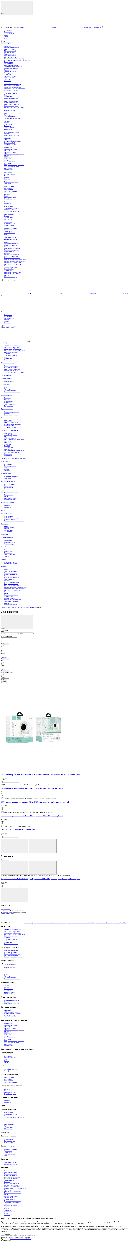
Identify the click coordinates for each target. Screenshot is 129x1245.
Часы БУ (6, 234)
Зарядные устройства (10, 93)
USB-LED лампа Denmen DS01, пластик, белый (19, 829)
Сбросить (3, 681)
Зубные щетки (8, 124)
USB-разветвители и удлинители (14, 165)
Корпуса (6, 1213)
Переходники (8, 168)
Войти (60, 293)
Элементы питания (10, 144)
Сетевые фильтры (9, 270)
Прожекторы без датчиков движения (15, 259)
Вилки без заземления (10, 245)
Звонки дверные (9, 251)
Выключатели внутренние (12, 248)
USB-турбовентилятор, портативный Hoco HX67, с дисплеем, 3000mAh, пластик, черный (35, 802)
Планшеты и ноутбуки (11, 68)
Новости (6, 35)
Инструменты (8, 194)
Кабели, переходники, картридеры (14, 58)
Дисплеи (6, 1208)
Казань (3, 13)
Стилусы (7, 179)
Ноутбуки (7, 202)
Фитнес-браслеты (9, 233)
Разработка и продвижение (111, 923)
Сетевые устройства (10, 71)
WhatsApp (21, 27)
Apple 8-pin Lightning (10, 149)
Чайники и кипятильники (12, 118)
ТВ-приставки (8, 217)
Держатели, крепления (11, 90)
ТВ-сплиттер (8, 219)
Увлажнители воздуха (10, 239)
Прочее (6, 70)
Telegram (54, 27)
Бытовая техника (9, 52)
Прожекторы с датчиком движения (14, 261)
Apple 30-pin (8, 147)
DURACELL (8, 138)
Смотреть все (5, 860)
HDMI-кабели (8, 157)
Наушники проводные (11, 106)
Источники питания (10, 57)
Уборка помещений (10, 51)
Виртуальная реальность (11, 132)
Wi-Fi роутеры (8, 206)
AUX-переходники (10, 152)
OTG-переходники (9, 161)
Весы (5, 113)
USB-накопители (9, 186)
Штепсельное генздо (10, 277)
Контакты (7, 38)
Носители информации (11, 65)
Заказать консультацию (7, 327)
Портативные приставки (11, 135)
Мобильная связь (9, 63)
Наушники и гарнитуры (11, 47)
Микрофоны (8, 96)
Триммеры (7, 121)
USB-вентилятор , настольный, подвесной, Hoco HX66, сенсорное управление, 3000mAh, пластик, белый (40, 775)
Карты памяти (8, 189)
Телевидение (8, 73)
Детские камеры (9, 225)
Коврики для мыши (10, 174)
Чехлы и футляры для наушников (14, 107)
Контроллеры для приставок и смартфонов (17, 60)
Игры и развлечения (10, 55)
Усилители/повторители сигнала (14, 211)
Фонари (6, 275)
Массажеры (7, 126)
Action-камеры (8, 222)
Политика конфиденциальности (33, 923)
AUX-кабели (8, 150)
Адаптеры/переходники (11, 243)
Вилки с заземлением (10, 247)
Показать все (4, 643)
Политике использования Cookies (20, 1239)
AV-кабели (7, 155)
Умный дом (7, 74)
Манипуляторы (8, 62)
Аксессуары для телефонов (12, 85)
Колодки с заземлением (11, 256)
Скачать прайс (97, 27)
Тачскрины (7, 1210)
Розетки (6, 242)
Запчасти (7, 92)
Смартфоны (7, 183)
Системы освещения (10, 116)
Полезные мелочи (9, 209)
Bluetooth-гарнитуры (10, 102)
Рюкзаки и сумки (9, 49)
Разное (6, 196)
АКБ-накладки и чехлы (11, 140)
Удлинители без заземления (12, 272)
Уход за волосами (9, 127)
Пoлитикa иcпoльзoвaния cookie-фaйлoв (83, 923)
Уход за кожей (8, 129)
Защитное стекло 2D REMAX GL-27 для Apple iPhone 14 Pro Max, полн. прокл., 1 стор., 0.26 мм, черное (40, 879)
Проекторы (7, 115)
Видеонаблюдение (9, 223)
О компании (8, 30)
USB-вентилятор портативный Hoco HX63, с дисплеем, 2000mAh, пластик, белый (32, 788)
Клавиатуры (8, 172)
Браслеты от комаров (10, 228)
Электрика (7, 81)
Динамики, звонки (9, 1211)
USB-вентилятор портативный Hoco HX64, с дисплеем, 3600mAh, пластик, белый (32, 816)
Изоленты (7, 253)
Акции (29, 293)
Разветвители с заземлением (12, 262)
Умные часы (8, 231)
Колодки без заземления (11, 254)
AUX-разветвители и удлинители (14, 154)
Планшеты (7, 203)
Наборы (6, 177)
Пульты (6, 216)
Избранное (92, 293)
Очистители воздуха (10, 237)
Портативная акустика (11, 98)
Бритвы (6, 122)
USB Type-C (8, 163)
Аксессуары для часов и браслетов (14, 88)
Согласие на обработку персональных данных (57, 923)
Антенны (7, 1215)
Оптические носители (10, 191)
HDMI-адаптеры (9, 214)
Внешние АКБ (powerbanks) (12, 141)
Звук (5, 95)
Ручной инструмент (10, 199)
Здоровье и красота (10, 54)
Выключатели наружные (11, 250)
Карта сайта (99, 923)
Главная (3, 607)
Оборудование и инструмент (13, 66)
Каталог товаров (5, 43)
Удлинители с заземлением (12, 273)
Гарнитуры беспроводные (12, 104)
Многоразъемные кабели (11, 166)
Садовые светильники (11, 267)
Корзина (125, 293)
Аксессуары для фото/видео (12, 87)
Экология (7, 79)
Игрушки (7, 133)
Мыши (6, 176)
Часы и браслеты (9, 77)
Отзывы (6, 36)
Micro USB (7, 158)
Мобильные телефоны (11, 182)
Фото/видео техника (10, 76)
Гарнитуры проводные (11, 101)
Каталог (8, 607)
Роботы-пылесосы (9, 110)
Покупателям (8, 32)
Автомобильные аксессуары (12, 84)
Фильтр (3, 628)
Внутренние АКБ (9, 143)
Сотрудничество (9, 33)
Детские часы (8, 229)
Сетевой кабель (9, 269)
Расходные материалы (10, 197)
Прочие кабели (8, 169)
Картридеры (8, 188)
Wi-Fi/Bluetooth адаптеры (11, 208)
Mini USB (7, 160)
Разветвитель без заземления (12, 264)
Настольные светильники (12, 258)
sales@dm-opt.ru (88, 27)
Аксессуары (7, 46)
